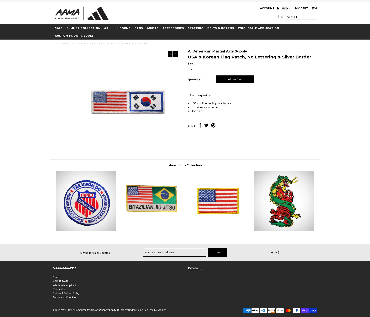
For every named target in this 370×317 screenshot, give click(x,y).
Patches (68, 43)
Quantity (194, 79)
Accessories (173, 28)
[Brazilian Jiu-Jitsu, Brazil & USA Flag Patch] (152, 230)
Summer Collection (83, 28)
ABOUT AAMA (60, 281)
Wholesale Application (258, 28)
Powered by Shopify (155, 310)
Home (56, 43)
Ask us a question (200, 95)
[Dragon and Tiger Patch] (284, 230)
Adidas (153, 28)
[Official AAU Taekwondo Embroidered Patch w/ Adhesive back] (86, 230)
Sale (59, 28)
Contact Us (59, 289)
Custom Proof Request (75, 35)
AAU (107, 28)
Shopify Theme (116, 310)
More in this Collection (185, 165)
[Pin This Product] (213, 126)
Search (57, 277)
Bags (139, 28)
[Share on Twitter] (206, 126)
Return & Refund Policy (66, 293)
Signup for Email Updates (95, 252)
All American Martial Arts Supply (90, 310)
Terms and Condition (65, 297)
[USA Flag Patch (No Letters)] (218, 230)
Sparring (196, 28)
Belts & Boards (220, 28)
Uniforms (122, 28)
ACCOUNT (267, 8)
